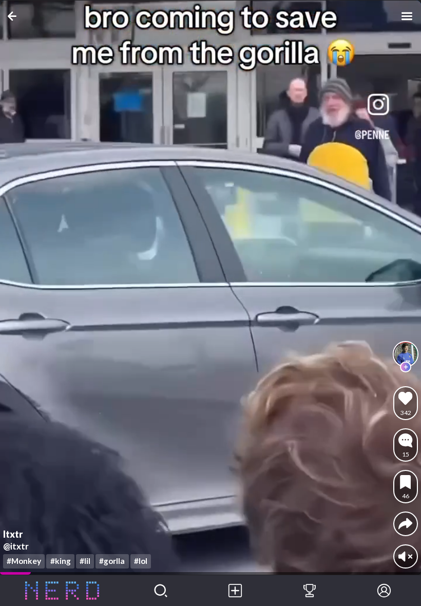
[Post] (235, 590)
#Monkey (24, 560)
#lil (85, 560)
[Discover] (161, 590)
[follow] (405, 367)
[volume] (405, 556)
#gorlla (112, 560)
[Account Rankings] (310, 590)
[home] (62, 590)
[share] (405, 524)
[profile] (405, 354)
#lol (140, 560)
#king (60, 560)
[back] (14, 16)
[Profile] (384, 590)
